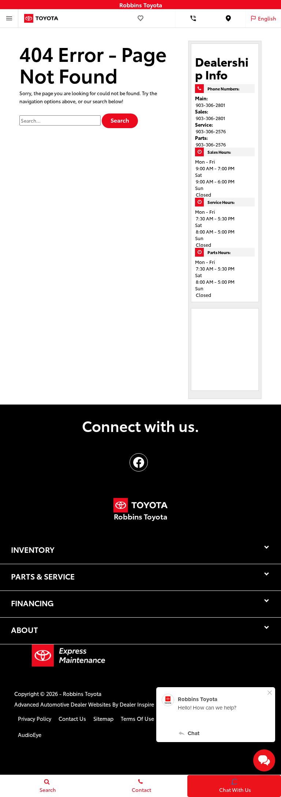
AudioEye (29, 734)
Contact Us (72, 718)
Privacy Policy (34, 718)
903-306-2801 (210, 104)
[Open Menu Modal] (9, 18)
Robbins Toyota (82, 693)
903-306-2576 (211, 131)
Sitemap (103, 718)
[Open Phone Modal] (193, 18)
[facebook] (139, 462)
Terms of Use (137, 718)
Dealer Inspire (137, 704)
